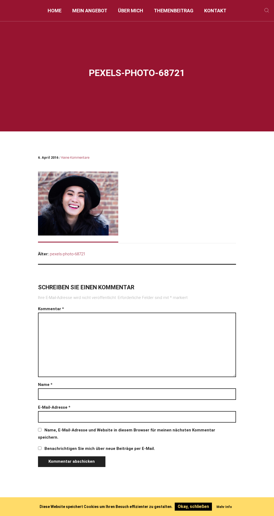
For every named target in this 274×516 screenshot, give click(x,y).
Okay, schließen (193, 506)
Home (55, 10)
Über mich (130, 10)
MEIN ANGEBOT (89, 10)
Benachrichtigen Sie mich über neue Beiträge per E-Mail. (99, 448)
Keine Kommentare (75, 157)
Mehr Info (224, 507)
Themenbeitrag (173, 10)
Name (45, 384)
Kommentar (51, 308)
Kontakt (215, 10)
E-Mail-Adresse (54, 407)
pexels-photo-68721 (67, 254)
